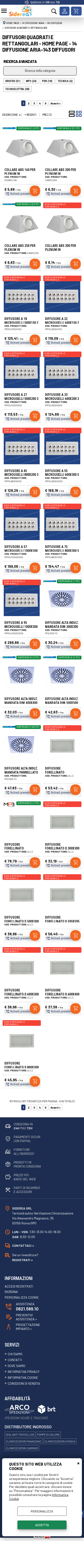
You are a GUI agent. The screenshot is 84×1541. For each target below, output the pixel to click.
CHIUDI (78, 1463)
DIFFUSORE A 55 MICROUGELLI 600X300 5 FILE (62, 475)
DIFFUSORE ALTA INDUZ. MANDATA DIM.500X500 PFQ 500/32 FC (62, 703)
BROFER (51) (12, 81)
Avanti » (55, 103)
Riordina (11, 1292)
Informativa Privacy (23, 1372)
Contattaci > (23, 1245)
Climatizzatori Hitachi (60, 1441)
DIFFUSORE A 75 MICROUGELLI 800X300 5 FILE (62, 551)
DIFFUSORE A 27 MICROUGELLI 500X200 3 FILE (21, 399)
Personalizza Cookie (22, 1297)
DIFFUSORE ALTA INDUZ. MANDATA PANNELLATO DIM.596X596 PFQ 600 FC (21, 772)
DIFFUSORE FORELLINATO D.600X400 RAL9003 (62, 994)
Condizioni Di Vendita (24, 1383)
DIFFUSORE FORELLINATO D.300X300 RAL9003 (62, 848)
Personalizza (42, 1511)
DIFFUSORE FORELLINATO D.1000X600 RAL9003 (18, 848)
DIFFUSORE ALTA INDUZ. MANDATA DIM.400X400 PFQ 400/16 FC (21, 703)
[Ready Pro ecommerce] (42, 1536)
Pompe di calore (48, 1434)
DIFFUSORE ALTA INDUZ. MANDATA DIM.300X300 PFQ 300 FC (62, 627)
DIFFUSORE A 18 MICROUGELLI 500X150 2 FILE (21, 323)
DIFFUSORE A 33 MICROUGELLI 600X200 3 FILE (62, 399)
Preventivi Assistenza (26, 1317)
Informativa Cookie (23, 1377)
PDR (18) (47, 81)
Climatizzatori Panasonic (24, 1441)
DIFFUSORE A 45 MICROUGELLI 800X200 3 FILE (21, 475)
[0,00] (76, 11)
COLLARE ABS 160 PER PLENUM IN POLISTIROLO (19, 174)
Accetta (42, 1525)
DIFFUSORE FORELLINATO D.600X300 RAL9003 (21, 994)
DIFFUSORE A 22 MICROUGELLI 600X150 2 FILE (62, 323)
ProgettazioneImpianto (28, 1327)
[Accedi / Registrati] (65, 11)
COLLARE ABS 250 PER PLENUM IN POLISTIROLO (19, 250)
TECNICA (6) (65, 81)
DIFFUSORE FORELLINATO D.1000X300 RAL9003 (59, 772)
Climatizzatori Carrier (22, 1448)
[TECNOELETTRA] (9, 128)
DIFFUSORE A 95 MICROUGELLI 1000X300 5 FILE (21, 627)
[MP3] (9, 806)
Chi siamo (15, 1354)
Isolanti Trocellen (20, 1434)
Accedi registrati (19, 1286)
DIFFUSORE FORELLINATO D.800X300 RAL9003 (21, 1067)
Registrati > (22, 1260)
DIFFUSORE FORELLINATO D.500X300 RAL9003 (21, 921)
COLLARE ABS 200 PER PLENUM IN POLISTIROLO (60, 174)
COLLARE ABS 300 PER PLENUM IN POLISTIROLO (60, 250)
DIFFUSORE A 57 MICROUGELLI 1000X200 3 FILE (21, 551)
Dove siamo (16, 1366)
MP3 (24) (31, 81)
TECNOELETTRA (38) (17, 89)
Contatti (15, 1360)
